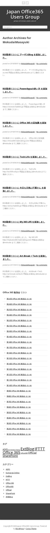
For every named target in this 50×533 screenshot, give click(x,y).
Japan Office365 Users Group (25, 14)
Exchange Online (14, 450)
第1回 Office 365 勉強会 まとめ (19, 434)
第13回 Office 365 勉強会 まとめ (19, 369)
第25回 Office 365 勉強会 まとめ (19, 309)
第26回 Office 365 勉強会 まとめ (19, 304)
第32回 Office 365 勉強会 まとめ (19, 299)
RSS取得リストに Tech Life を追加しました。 (25, 156)
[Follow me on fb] (23, 2)
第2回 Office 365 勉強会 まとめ (19, 429)
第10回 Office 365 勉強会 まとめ (19, 385)
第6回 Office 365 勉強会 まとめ (19, 407)
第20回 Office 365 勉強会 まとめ (19, 331)
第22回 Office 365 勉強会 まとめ (19, 320)
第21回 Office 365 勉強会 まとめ (19, 326)
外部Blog (9, 497)
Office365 (9, 486)
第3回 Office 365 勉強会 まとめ (19, 423)
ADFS (5, 449)
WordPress (19, 529)
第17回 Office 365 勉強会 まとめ (19, 347)
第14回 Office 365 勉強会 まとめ (19, 364)
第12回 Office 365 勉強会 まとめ (19, 374)
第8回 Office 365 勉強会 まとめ (19, 396)
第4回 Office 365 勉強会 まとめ (19, 418)
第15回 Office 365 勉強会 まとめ (19, 358)
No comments (41, 63)
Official (32, 453)
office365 (24, 453)
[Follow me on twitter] (27, 2)
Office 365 (11, 452)
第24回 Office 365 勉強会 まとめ (19, 315)
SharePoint (10, 456)
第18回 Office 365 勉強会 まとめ (19, 342)
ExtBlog (27, 448)
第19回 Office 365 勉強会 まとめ (19, 336)
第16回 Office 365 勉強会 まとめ (19, 353)
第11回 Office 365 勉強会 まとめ (19, 380)
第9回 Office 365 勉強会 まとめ (19, 391)
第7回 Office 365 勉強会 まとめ (19, 401)
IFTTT (40, 448)
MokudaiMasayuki (28, 63)
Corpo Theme (31, 529)
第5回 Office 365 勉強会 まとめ (19, 412)
